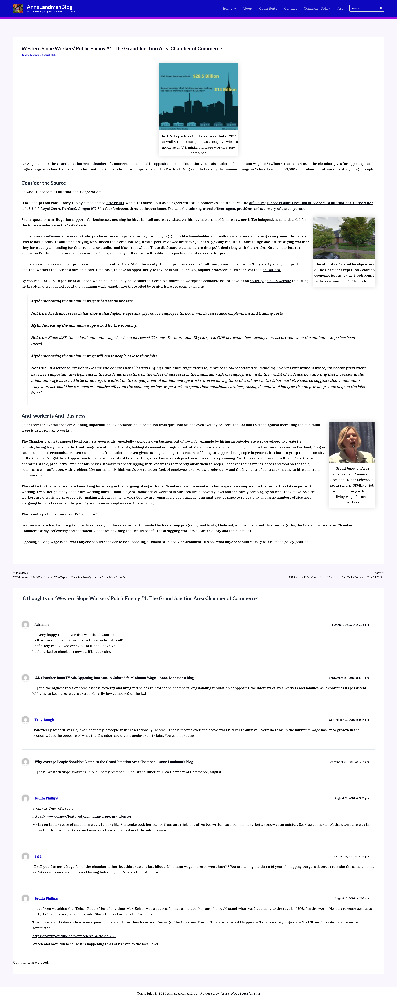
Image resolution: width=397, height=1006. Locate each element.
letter (61, 368)
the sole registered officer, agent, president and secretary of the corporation (244, 208)
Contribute (268, 8)
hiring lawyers (48, 447)
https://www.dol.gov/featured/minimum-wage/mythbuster (82, 816)
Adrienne (42, 624)
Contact (290, 8)
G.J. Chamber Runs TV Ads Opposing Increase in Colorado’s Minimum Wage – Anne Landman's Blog (114, 678)
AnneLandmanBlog (49, 6)
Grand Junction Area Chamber (82, 163)
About (247, 8)
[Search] (381, 8)
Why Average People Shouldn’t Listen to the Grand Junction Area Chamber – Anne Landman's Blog (114, 762)
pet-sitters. (271, 270)
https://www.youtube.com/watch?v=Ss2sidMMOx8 (74, 936)
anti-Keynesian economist (62, 236)
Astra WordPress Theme (240, 993)
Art (340, 8)
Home (227, 8)
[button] (234, 8)
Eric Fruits (115, 203)
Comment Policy (317, 8)
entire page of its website (270, 281)
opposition (162, 163)
